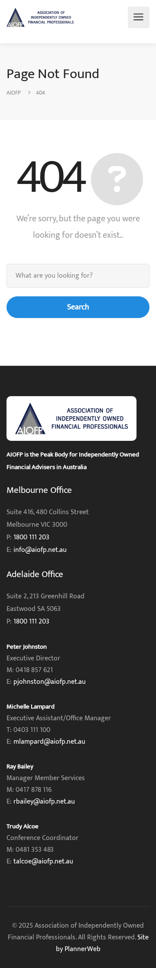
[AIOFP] (40, 17)
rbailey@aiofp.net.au (44, 801)
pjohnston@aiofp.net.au (49, 682)
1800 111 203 (31, 537)
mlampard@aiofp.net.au (49, 742)
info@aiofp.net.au (40, 550)
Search (78, 307)
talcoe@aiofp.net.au (43, 861)
